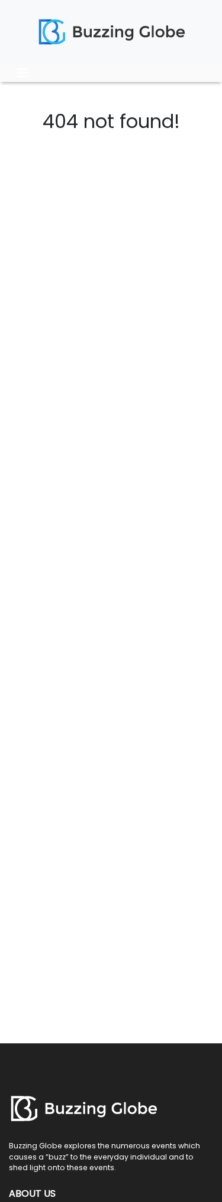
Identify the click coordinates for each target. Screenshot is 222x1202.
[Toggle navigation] (22, 73)
